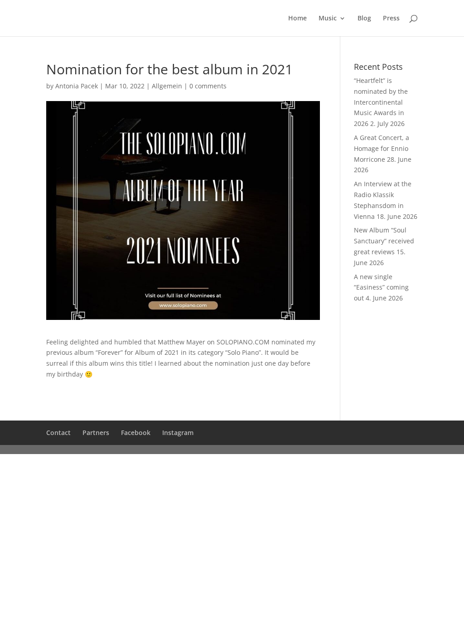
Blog (364, 18)
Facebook (135, 432)
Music (328, 18)
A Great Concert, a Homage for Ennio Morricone (381, 148)
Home (297, 18)
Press (391, 18)
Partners (95, 432)
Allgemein (167, 86)
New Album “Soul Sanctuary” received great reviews (384, 241)
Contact (58, 432)
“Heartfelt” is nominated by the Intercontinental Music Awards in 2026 (381, 102)
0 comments (208, 86)
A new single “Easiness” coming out (381, 287)
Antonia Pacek (76, 86)
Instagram (177, 432)
